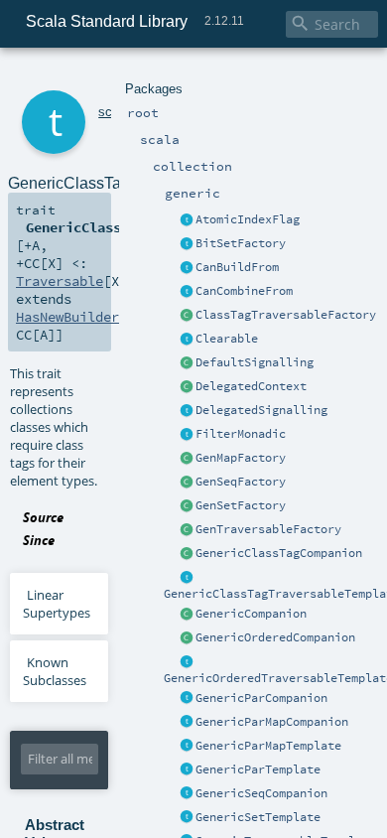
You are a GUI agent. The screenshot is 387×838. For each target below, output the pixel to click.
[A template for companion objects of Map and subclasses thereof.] (186, 459)
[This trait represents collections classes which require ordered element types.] (186, 662)
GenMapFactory (240, 458)
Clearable (226, 339)
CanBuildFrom (237, 267)
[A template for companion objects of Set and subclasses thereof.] (186, 506)
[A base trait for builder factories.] (186, 268)
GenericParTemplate (258, 769)
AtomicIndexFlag (247, 219)
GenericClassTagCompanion (278, 553)
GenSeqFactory (240, 482)
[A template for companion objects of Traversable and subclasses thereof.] (186, 530)
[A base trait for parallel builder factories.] (186, 292)
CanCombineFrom (244, 291)
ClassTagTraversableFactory (285, 315)
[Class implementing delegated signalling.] (186, 387)
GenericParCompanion (261, 698)
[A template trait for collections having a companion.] (186, 770)
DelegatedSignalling (261, 410)
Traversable (59, 281)
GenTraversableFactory (268, 529)
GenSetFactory (240, 505)
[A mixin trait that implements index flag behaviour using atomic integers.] (186, 220)
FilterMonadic (240, 434)
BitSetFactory (240, 243)
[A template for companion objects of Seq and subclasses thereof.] (186, 482)
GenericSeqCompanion (261, 793)
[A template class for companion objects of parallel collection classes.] (186, 699)
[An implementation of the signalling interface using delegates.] (186, 411)
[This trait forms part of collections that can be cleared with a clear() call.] (186, 340)
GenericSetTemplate (258, 817)
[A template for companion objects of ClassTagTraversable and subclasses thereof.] (186, 316)
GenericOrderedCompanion (275, 637)
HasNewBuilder (67, 317)
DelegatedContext (251, 386)
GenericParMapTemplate (268, 746)
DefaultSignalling (254, 362)
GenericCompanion (251, 614)
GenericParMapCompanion (271, 722)
